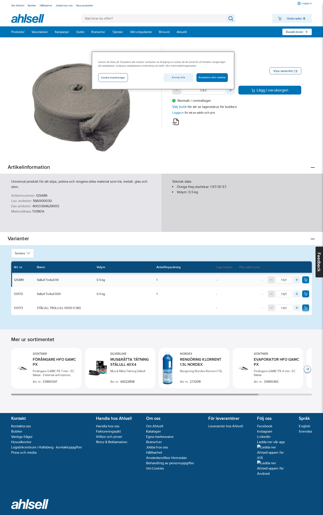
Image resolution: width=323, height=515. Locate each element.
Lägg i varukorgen (273, 90)
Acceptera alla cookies (212, 77)
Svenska (305, 431)
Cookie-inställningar (113, 77)
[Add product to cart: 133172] (305, 293)
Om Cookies (155, 468)
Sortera (20, 253)
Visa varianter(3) (285, 71)
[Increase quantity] (230, 90)
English (304, 426)
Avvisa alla (178, 77)
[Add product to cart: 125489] (305, 279)
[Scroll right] (307, 369)
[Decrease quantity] (176, 90)
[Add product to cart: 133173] (305, 307)
